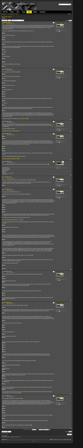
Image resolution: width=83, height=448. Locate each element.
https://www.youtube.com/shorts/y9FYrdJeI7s (10, 158)
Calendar (35, 12)
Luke (9, 18)
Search (69, 4)
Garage (23, 12)
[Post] (2, 23)
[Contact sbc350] (59, 31)
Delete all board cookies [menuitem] (59, 439)
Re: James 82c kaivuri (7, 69)
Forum (29, 12)
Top (70, 67)
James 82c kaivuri (6, 16)
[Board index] (19, 6)
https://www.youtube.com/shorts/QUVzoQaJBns (10, 130)
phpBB (33, 441)
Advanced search (70, 4)
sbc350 (7, 18)
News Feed (5, 12)
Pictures (12, 12)
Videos (18, 12)
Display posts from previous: (27, 429)
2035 (59, 140)
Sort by (38, 429)
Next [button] (71, 20)
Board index (5, 439)
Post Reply (4, 20)
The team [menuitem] (53, 439)
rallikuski (57, 165)
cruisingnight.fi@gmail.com (22, 118)
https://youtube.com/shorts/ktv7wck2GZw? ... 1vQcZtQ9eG (12, 219)
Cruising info (42, 12)
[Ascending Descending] (45, 429)
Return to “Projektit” (5, 433)
